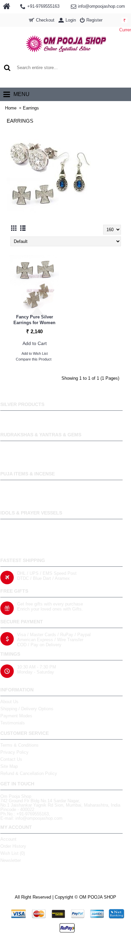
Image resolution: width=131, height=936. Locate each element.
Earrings (31, 108)
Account (8, 839)
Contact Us (11, 759)
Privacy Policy (14, 752)
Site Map (9, 766)
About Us (9, 701)
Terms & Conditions (19, 745)
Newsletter (10, 860)
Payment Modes (16, 715)
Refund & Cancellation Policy (28, 773)
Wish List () (12, 853)
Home (10, 108)
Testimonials (12, 722)
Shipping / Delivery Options (26, 708)
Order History (13, 846)
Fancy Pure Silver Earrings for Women (34, 319)
